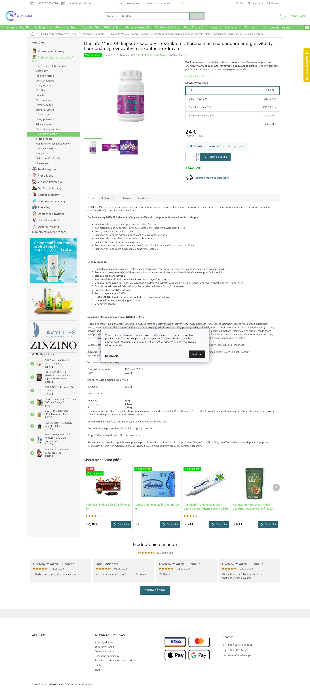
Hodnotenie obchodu (155, 544)
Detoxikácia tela (44, 105)
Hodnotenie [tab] (107, 198)
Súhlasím (196, 354)
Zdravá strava (43, 124)
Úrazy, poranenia (45, 119)
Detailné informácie (196, 76)
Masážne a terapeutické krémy (52, 143)
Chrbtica (40, 90)
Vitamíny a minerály (51, 51)
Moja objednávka (129, 3)
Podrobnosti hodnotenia (152, 55)
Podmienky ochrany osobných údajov (115, 660)
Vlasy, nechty (43, 85)
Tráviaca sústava (45, 110)
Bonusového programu (232, 146)
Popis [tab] (90, 198)
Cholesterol (42, 114)
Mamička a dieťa (48, 220)
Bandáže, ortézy (48, 195)
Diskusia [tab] (126, 198)
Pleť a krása (45, 176)
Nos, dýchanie (43, 100)
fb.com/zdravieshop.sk (240, 655)
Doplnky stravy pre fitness (49, 232)
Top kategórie (47, 169)
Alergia (40, 153)
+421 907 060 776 (238, 650)
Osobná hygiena (48, 227)
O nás (181, 3)
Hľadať (197, 16)
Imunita (40, 95)
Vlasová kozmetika (50, 182)
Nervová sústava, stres (48, 129)
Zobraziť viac (155, 590)
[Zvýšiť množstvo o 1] (198, 155)
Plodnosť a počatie (46, 134)
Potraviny (44, 208)
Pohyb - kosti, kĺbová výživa (51, 66)
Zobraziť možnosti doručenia (212, 177)
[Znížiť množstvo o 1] (198, 159)
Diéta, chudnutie (45, 80)
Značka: (178, 55)
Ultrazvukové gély (46, 148)
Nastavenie (111, 355)
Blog (97, 669)
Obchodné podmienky (106, 656)
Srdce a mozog (44, 139)
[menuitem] (16, 27)
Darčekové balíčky (49, 188)
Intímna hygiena (45, 76)
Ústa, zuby (42, 71)
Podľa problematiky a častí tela (52, 59)
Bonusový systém (158, 3)
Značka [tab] (142, 198)
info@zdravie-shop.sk (240, 644)
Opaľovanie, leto (45, 163)
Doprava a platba (104, 651)
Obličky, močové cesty (48, 158)
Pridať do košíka (218, 157)
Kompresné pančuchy (52, 201)
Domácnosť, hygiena (51, 214)
